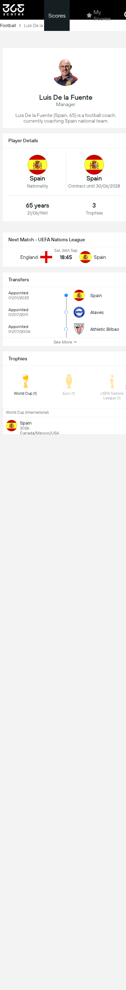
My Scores (102, 15)
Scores (56, 15)
